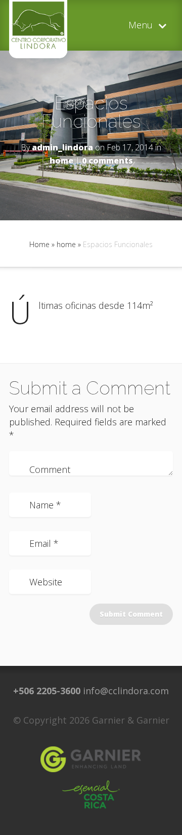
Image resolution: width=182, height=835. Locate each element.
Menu (140, 25)
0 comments (107, 160)
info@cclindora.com (126, 691)
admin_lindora (62, 147)
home (61, 160)
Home (39, 244)
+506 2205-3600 (46, 691)
